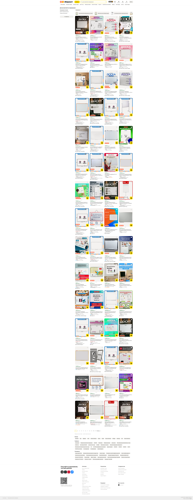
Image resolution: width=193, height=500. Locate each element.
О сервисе (102, 472)
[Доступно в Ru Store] (72, 473)
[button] (78, 10)
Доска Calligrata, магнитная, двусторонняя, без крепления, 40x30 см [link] (125, 340)
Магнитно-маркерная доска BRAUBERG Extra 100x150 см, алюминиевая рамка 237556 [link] (109, 422)
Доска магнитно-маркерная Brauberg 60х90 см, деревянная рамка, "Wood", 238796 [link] (125, 175)
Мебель (83, 469)
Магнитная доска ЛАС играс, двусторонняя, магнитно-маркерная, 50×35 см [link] (111, 37)
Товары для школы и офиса (86, 486)
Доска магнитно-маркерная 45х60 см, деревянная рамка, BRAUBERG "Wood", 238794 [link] (82, 368)
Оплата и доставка (104, 469)
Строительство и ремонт (86, 490)
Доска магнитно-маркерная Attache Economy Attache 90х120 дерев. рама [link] (82, 119)
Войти (131, 1)
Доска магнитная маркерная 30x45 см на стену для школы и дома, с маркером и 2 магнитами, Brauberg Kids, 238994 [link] (125, 395)
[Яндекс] (190, 498)
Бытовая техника (85, 471)
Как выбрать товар (104, 468)
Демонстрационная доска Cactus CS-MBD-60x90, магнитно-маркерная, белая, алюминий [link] (96, 422)
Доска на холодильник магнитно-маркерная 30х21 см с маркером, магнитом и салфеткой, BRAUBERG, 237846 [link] (125, 148)
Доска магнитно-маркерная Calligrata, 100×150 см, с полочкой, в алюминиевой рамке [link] (82, 148)
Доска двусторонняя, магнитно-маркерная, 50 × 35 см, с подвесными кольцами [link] (111, 203)
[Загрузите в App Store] (62, 473)
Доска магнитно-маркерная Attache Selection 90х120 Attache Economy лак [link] (111, 120)
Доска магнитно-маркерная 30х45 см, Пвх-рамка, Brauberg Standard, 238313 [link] (96, 312)
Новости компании (121, 468)
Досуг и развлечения (85, 468)
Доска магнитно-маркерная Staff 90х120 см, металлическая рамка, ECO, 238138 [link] (96, 92)
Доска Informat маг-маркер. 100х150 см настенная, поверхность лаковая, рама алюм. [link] (96, 258)
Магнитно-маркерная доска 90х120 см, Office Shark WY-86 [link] (96, 37)
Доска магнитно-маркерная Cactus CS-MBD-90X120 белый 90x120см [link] (111, 230)
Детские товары (85, 492)
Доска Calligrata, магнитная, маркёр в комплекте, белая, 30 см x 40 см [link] (125, 422)
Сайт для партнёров (104, 489)
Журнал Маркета (103, 475)
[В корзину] (87, 32)
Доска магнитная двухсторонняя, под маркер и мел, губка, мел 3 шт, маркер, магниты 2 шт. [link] (82, 395)
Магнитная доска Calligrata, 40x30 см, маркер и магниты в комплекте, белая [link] (125, 65)
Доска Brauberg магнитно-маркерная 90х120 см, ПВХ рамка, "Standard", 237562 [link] (96, 147)
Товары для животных (85, 489)
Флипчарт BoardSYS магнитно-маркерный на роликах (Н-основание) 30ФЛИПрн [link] (125, 203)
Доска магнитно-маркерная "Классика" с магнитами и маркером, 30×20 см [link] (125, 37)
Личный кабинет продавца (105, 484)
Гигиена (83, 472)
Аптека (83, 478)
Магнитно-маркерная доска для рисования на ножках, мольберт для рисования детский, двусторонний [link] (125, 285)
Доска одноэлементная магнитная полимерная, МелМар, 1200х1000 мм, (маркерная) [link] (125, 230)
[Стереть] (105, 2)
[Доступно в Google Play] (65, 473)
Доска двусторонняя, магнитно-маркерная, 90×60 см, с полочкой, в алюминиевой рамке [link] (81, 37)
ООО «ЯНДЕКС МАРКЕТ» (188, 497)
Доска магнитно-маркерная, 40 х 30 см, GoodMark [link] (111, 175)
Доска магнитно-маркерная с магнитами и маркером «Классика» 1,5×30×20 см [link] (81, 422)
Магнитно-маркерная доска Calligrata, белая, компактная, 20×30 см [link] (96, 120)
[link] (77, 438)
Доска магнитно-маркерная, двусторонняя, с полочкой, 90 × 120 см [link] (125, 92)
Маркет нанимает (121, 474)
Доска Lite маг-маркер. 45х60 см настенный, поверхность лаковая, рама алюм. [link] (96, 175)
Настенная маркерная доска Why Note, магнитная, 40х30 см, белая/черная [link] (96, 203)
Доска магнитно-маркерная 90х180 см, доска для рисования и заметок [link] (111, 340)
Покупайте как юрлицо (104, 471)
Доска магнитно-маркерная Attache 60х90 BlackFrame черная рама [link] (81, 174)
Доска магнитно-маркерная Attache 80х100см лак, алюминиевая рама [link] (110, 368)
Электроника (84, 474)
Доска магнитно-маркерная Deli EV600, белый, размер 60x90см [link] (110, 148)
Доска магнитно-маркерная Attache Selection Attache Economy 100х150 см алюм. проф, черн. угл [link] (82, 340)
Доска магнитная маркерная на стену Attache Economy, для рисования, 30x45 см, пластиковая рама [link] (96, 340)
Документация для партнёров (105, 487)
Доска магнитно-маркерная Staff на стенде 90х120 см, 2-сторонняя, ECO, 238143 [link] (125, 119)
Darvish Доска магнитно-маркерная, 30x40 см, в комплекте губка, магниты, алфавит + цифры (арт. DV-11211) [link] (96, 285)
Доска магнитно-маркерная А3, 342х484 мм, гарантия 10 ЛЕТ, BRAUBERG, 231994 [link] (95, 395)
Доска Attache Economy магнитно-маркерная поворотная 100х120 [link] (110, 312)
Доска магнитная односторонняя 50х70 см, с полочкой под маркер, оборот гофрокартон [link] (110, 258)
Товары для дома (85, 477)
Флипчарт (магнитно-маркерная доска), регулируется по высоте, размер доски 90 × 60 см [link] (95, 368)
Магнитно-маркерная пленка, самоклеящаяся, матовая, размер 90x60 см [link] (81, 258)
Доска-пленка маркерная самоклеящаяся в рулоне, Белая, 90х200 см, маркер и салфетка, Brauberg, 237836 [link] (81, 285)
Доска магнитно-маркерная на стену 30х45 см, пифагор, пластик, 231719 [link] (96, 230)
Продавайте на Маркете (104, 486)
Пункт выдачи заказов (122, 472)
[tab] (63, 4)
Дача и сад (84, 483)
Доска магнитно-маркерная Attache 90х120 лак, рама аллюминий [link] (81, 65)
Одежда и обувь (84, 475)
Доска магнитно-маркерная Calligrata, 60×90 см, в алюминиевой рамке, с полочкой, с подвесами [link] (111, 92)
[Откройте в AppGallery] (68, 473)
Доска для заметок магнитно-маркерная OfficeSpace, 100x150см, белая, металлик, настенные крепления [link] (81, 92)
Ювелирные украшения (86, 493)
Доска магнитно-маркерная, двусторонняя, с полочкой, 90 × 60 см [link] (82, 312)
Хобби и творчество (85, 481)
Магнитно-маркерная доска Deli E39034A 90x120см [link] (110, 395)
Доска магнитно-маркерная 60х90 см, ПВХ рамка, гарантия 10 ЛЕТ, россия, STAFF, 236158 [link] (125, 312)
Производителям (121, 471)
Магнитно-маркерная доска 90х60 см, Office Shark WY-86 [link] (111, 65)
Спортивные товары (85, 487)
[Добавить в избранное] (87, 17)
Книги (83, 484)
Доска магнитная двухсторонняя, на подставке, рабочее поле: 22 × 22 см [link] (81, 203)
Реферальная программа (122, 469)
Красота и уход (84, 480)
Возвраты (102, 474)
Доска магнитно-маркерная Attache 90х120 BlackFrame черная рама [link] (81, 230)
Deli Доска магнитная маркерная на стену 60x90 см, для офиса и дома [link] (125, 368)
